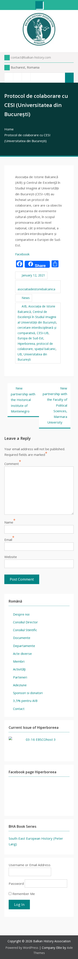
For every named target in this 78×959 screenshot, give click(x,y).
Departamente (24, 646)
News (26, 298)
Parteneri (20, 677)
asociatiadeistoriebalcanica (36, 289)
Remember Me (23, 894)
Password (16, 883)
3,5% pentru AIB (25, 700)
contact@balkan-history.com (31, 57)
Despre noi (21, 614)
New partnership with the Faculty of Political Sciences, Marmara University (55, 405)
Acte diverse (22, 653)
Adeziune (20, 685)
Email (8, 539)
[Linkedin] (34, 77)
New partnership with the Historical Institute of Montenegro (23, 399)
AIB (24, 306)
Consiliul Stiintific (25, 630)
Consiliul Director (25, 622)
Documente (21, 638)
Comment (11, 463)
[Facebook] (8, 77)
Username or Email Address (29, 865)
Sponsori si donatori (28, 693)
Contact (18, 708)
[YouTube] (26, 77)
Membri (18, 661)
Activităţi (19, 669)
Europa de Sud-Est (30, 338)
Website (10, 557)
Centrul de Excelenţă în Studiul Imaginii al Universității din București (37, 317)
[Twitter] (17, 77)
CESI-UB (43, 333)
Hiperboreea (26, 344)
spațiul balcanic (45, 349)
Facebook (22, 254)
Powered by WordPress (21, 948)
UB (20, 354)
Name (8, 522)
